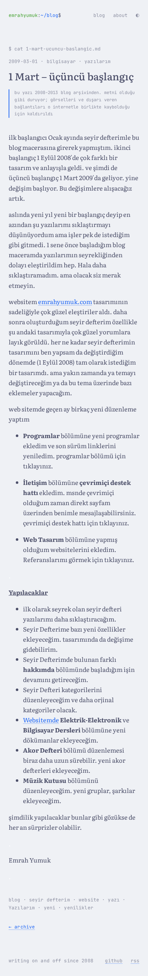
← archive (22, 927)
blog (99, 15)
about (120, 15)
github (113, 961)
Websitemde (41, 719)
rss (135, 961)
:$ (35, 15)
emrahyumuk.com (65, 301)
